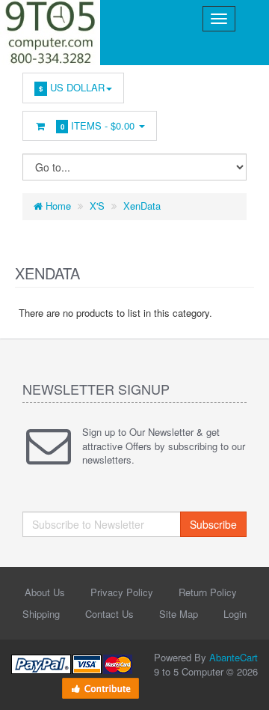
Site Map (178, 614)
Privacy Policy (121, 592)
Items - (98, 125)
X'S (97, 205)
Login (235, 614)
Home (57, 205)
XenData (142, 205)
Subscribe (213, 524)
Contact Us (109, 614)
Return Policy (208, 592)
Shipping (41, 614)
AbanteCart (233, 657)
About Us (45, 592)
